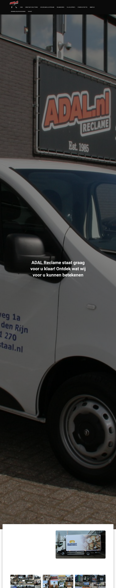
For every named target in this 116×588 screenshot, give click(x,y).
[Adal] (13, 3)
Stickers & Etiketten (82, 7)
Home (21, 7)
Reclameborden (60, 7)
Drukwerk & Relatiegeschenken (18, 11)
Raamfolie (92, 7)
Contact (30, 11)
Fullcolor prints (71, 7)
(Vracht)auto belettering (31, 7)
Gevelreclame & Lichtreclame (47, 7)
